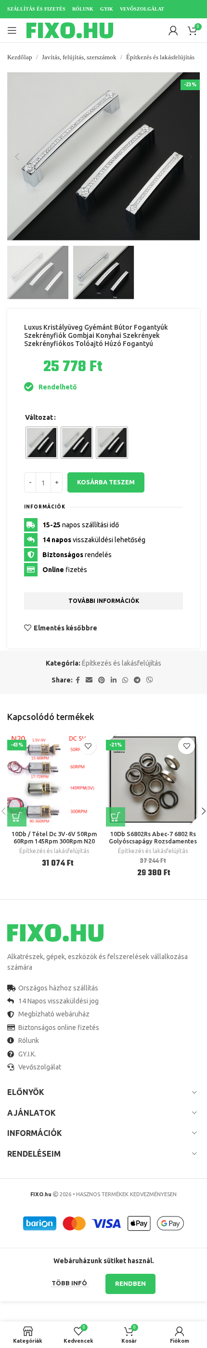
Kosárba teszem (106, 482)
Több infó (70, 1283)
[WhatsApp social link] (125, 680)
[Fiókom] (173, 30)
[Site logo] (69, 30)
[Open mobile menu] (12, 30)
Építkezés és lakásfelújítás (160, 57)
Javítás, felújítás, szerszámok (79, 57)
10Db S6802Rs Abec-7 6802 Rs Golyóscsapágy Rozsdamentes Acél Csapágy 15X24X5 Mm (153, 841)
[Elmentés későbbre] (87, 745)
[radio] (41, 442)
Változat (39, 417)
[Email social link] (89, 680)
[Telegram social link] (137, 680)
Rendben (130, 1283)
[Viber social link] (149, 680)
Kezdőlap (19, 57)
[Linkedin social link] (113, 680)
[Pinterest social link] (101, 680)
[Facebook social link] (78, 680)
